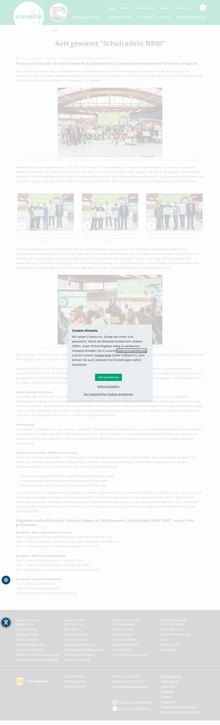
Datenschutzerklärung (131, 351)
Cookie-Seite (103, 355)
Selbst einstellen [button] (108, 386)
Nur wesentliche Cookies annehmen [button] (108, 394)
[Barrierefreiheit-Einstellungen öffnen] (6, 622)
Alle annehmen (108, 377)
